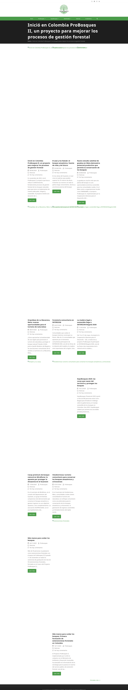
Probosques (43, 170)
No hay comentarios (36, 175)
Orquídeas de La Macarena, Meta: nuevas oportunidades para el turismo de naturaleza (39, 323)
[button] (97, 18)
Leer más (32, 200)
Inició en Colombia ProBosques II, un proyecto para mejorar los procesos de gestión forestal (39, 164)
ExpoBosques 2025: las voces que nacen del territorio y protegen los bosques (87, 382)
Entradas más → (95, 680)
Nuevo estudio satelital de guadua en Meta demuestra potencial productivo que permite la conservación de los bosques (88, 165)
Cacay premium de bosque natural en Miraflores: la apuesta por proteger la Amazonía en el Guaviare (38, 478)
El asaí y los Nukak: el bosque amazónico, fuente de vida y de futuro (63, 163)
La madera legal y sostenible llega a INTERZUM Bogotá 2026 (87, 322)
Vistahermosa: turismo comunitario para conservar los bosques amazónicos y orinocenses (63, 478)
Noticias (32, 173)
